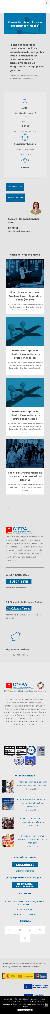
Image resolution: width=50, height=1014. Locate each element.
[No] (46, 1005)
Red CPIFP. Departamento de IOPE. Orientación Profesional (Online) (25, 476)
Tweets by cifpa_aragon (17, 655)
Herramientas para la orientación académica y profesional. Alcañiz (25, 415)
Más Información (15, 187)
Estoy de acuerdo (25, 1010)
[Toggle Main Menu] (46, 3)
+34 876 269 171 (26, 909)
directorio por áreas (26, 914)
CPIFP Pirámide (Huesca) (25, 113)
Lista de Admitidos (15, 197)
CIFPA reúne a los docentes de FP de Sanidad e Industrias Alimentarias (32, 803)
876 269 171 (13, 228)
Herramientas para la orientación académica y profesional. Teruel (25, 354)
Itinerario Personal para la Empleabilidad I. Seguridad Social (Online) (25, 296)
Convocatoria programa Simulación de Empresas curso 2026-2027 (32, 839)
